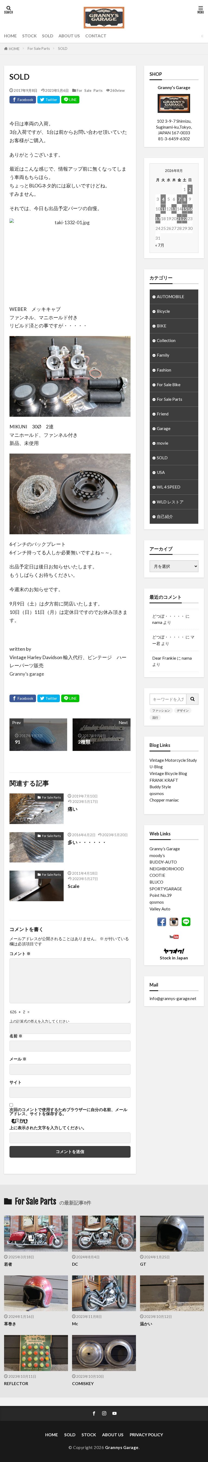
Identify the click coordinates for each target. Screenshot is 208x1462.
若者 (8, 1264)
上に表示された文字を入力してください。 (48, 1128)
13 (173, 208)
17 (157, 218)
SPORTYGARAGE (166, 888)
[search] (193, 699)
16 (190, 208)
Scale (73, 886)
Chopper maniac (164, 799)
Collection (166, 340)
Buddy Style (160, 786)
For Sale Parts (39, 48)
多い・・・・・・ (87, 842)
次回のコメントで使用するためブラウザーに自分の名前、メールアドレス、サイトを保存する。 (68, 1112)
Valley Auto (160, 908)
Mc (75, 1323)
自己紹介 (165, 516)
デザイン (183, 710)
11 (163, 208)
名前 (15, 1036)
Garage (163, 428)
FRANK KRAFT (164, 780)
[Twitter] (48, 99)
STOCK (29, 35)
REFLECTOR (16, 1383)
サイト (15, 1082)
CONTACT (95, 35)
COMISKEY (83, 1383)
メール (18, 1059)
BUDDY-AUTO (163, 861)
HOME (10, 35)
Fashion (164, 369)
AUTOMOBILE (170, 296)
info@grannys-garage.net (173, 998)
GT (143, 1264)
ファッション (161, 710)
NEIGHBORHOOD (167, 868)
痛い (72, 809)
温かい (146, 1323)
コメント (20, 954)
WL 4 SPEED (168, 486)
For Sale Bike (168, 384)
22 (184, 218)
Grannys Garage (122, 1447)
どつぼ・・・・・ (168, 616)
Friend (162, 413)
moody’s (157, 855)
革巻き (10, 1323)
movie (162, 443)
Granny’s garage (26, 674)
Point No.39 (161, 895)
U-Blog (156, 766)
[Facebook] (22, 99)
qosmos (157, 793)
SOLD (47, 35)
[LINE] (70, 99)
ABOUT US (69, 35)
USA (161, 472)
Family (163, 355)
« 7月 (159, 245)
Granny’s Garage (165, 848)
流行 (155, 717)
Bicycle (163, 311)
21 (179, 218)
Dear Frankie (164, 658)
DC (75, 1264)
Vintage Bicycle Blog (168, 773)
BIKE (161, 325)
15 (184, 208)
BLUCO (156, 882)
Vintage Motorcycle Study (173, 760)
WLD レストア (170, 501)
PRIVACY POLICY (146, 1434)
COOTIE (157, 875)
